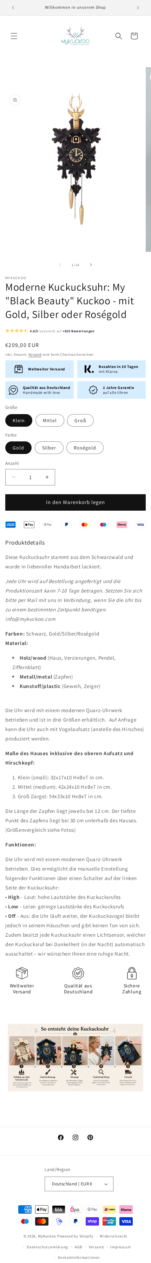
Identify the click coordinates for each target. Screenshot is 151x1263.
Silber (49, 448)
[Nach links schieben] (60, 264)
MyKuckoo (47, 1236)
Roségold (85, 448)
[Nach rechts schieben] (91, 264)
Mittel (50, 420)
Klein (19, 420)
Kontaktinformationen (78, 1257)
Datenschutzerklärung (47, 1246)
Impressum (120, 1246)
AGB (78, 1246)
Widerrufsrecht (113, 1236)
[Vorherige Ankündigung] (13, 7)
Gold (18, 448)
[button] (14, 36)
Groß (80, 420)
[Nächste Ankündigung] (138, 7)
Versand (35, 354)
